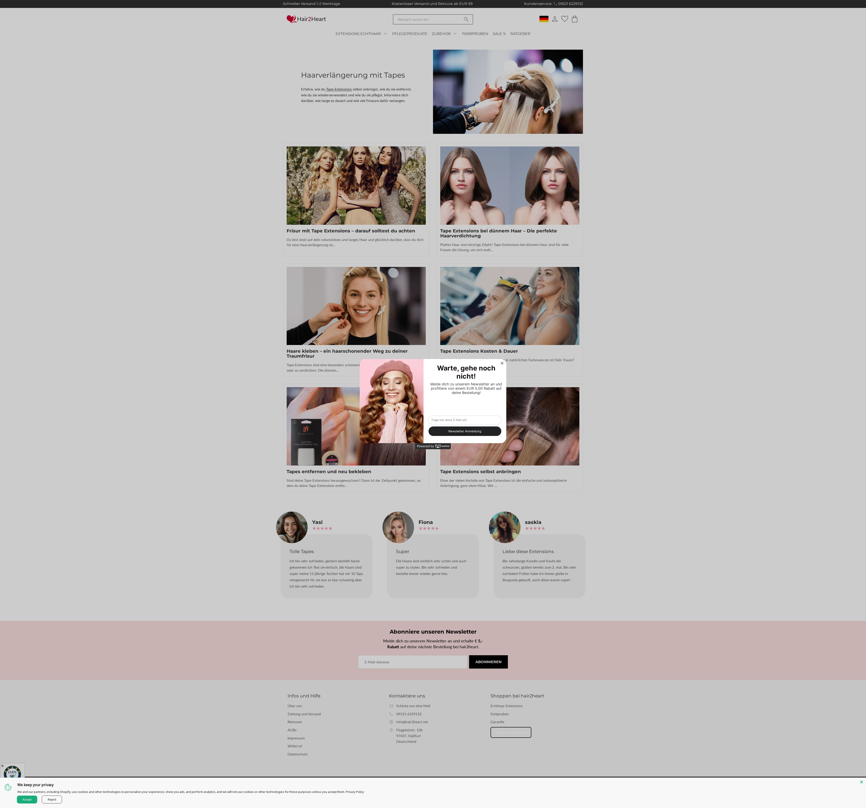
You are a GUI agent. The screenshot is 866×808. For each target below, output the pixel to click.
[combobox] (433, 19)
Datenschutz (298, 754)
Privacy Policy (355, 792)
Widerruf (295, 746)
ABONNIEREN (488, 662)
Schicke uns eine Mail (413, 706)
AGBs (292, 730)
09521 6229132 (570, 4)
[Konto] (555, 19)
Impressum (296, 738)
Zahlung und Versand (304, 714)
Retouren (295, 722)
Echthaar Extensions (507, 706)
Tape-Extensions (338, 89)
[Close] (861, 782)
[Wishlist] (565, 19)
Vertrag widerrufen (510, 732)
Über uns (295, 706)
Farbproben (500, 714)
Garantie (497, 722)
